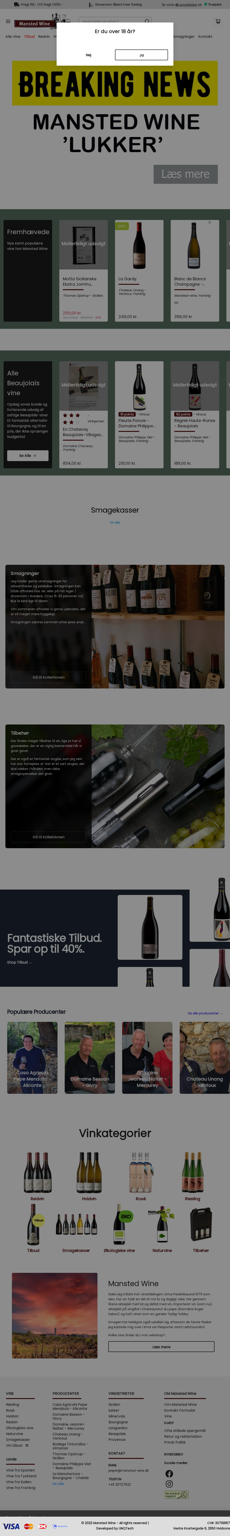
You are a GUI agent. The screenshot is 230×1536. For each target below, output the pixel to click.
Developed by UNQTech (115, 1528)
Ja (141, 55)
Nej (88, 55)
